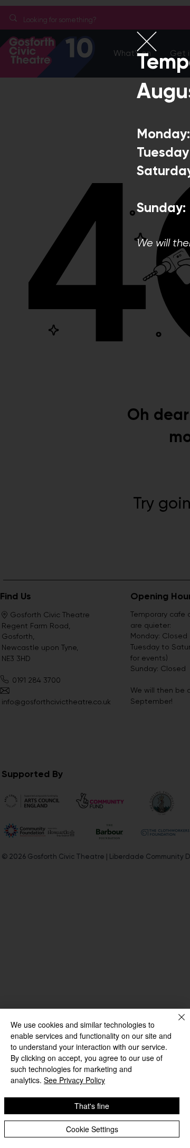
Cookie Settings (92, 1129)
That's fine (91, 1106)
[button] (146, 41)
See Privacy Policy (74, 1080)
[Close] (175, 1023)
